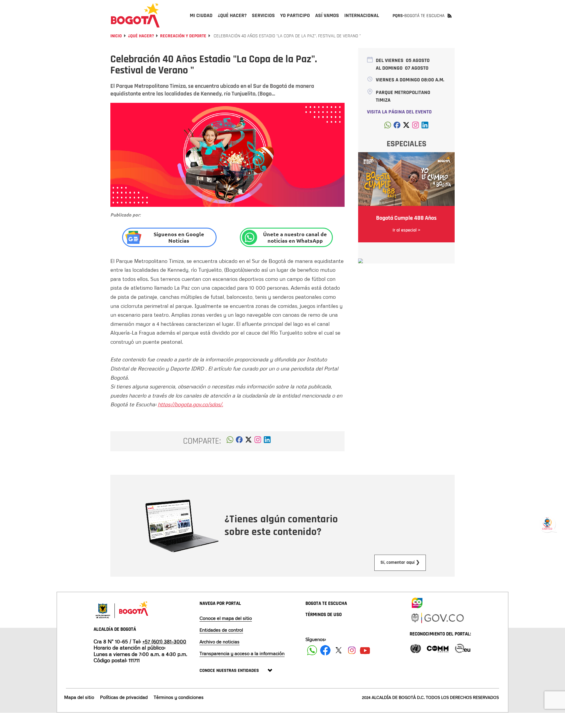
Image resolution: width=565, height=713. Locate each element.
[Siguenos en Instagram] (352, 650)
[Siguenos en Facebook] (312, 650)
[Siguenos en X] (338, 650)
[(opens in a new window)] (257, 441)
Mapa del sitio (79, 697)
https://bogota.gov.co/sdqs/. (190, 404)
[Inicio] (135, 15)
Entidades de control (221, 630)
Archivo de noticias (220, 642)
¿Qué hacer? (141, 36)
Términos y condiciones (179, 697)
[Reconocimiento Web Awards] (462, 648)
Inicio (116, 36)
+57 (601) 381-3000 (164, 641)
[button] (230, 441)
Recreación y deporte (183, 36)
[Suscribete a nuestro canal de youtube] (365, 650)
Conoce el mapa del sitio (226, 618)
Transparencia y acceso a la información (242, 653)
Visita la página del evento (399, 111)
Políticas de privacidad (124, 697)
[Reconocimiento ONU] (415, 648)
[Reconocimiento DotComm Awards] (437, 648)
